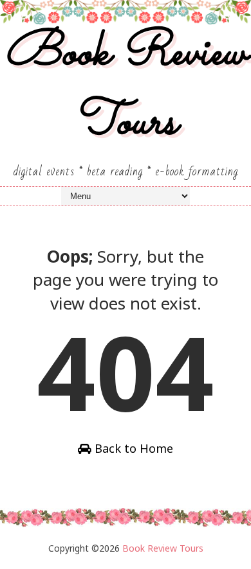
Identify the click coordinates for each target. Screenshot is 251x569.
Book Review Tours (125, 88)
